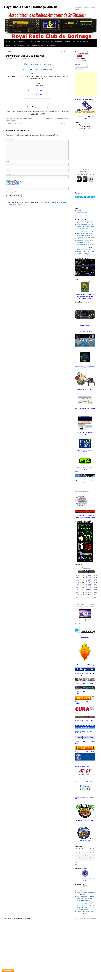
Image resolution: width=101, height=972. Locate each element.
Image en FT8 (54, 45)
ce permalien (12, 120)
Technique (46, 41)
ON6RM (15, 41)
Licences (68, 41)
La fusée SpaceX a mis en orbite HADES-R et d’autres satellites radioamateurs (86, 907)
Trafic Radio (36, 118)
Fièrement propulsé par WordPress (86, 918)
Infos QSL (75, 41)
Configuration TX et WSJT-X (40, 45)
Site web (8, 174)
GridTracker (21, 45)
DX (23, 118)
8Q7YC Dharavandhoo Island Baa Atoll (37, 69)
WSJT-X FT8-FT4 (85, 41)
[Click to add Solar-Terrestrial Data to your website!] (85, 265)
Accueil (8, 41)
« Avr (76, 864)
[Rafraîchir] (21, 181)
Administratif (22, 41)
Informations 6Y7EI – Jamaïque (85, 904)
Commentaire (10, 139)
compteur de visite (85, 205)
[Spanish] (80, 56)
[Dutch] (78, 54)
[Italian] (88, 54)
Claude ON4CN (24, 58)
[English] (80, 54)
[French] (83, 54)
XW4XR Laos (65, 52)
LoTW (28, 45)
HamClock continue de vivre (83, 244)
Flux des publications (82, 212)
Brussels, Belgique (85, 170)
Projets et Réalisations (56, 41)
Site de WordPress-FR (82, 215)
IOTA (30, 118)
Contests (30, 41)
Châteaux (38, 41)
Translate (87, 60)
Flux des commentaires (82, 214)
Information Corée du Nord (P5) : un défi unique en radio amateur (85, 898)
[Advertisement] (87, 84)
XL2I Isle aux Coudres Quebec (15, 52)
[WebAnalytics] (85, 887)
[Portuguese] (78, 56)
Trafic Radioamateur (45, 118)
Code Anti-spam (10, 192)
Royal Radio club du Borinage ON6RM (30, 7)
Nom (7, 161)
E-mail (8, 168)
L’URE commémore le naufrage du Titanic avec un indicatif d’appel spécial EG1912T (86, 226)
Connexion (79, 210)
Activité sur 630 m (81, 255)
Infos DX (26, 118)
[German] (85, 54)
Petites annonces (11, 45)
